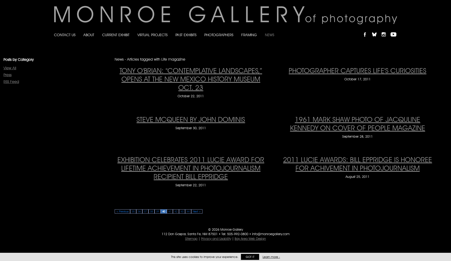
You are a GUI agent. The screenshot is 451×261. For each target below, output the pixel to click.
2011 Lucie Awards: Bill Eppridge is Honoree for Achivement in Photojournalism (357, 163)
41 (169, 211)
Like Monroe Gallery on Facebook (367, 30)
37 (145, 211)
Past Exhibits (185, 35)
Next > (197, 211)
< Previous (122, 211)
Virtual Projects (152, 35)
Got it (250, 257)
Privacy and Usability (216, 239)
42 (176, 211)
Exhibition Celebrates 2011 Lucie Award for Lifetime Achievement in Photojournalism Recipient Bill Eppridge (190, 168)
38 (151, 211)
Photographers (218, 35)
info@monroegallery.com (271, 234)
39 (157, 211)
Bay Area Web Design (250, 239)
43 (182, 211)
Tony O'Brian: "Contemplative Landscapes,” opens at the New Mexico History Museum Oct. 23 (191, 79)
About (88, 35)
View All (10, 68)
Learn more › (271, 257)
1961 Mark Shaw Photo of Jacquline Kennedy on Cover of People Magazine (357, 123)
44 (188, 211)
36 (139, 211)
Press (8, 75)
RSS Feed (11, 81)
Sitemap (191, 239)
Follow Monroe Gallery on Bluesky (376, 30)
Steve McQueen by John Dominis (190, 119)
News (269, 35)
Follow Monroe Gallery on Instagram (386, 30)
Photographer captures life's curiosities (357, 70)
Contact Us (64, 35)
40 (163, 211)
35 (133, 211)
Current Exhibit (115, 35)
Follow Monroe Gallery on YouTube (395, 30)
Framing (249, 35)
